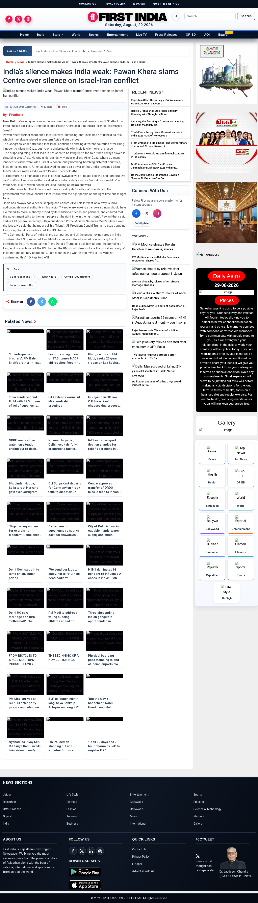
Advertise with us (143, 871)
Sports (94, 34)
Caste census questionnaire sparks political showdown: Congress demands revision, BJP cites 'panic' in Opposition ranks (63, 531)
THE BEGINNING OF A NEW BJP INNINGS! (63, 658)
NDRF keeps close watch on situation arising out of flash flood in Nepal (22, 444)
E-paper (137, 864)
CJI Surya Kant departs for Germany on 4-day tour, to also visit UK (64, 488)
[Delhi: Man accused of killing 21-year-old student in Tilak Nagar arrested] (159, 371)
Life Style (72, 794)
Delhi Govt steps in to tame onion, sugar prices (24, 574)
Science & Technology (207, 809)
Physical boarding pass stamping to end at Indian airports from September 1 (104, 660)
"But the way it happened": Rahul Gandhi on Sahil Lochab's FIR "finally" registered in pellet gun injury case (102, 703)
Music (133, 816)
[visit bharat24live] (226, 145)
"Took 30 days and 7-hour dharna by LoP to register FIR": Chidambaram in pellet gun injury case (104, 746)
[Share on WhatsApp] (52, 301)
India (40, 34)
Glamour (72, 801)
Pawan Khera (48, 276)
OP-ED (191, 34)
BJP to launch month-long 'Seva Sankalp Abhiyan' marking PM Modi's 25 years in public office (64, 703)
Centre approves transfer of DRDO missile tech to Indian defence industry (103, 488)
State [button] (56, 34)
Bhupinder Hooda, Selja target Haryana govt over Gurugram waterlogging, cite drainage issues (23, 488)
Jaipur (7, 794)
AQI (207, 34)
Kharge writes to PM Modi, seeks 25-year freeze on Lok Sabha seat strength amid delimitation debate (103, 358)
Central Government (77, 276)
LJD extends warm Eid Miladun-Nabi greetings (64, 401)
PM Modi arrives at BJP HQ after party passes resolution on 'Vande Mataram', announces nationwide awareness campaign (25, 703)
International (138, 823)
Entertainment (117, 34)
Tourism (72, 816)
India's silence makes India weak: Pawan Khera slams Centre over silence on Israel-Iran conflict (87, 62)
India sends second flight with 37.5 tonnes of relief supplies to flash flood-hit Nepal (25, 401)
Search (246, 16)
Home (24, 34)
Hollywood (136, 809)
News (20, 62)
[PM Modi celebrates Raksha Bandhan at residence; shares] (159, 248)
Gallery (198, 823)
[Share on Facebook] (31, 301)
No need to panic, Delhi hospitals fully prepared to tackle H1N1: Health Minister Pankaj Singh (64, 444)
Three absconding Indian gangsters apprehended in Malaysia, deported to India (103, 617)
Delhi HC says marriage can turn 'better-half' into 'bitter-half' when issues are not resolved (22, 617)
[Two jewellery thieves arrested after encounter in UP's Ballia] (159, 346)
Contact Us (139, 849)
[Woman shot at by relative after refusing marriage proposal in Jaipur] (159, 272)
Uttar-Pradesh (12, 809)
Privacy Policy (141, 856)
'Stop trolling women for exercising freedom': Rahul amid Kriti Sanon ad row (24, 531)
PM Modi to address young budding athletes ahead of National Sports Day (62, 617)
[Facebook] (136, 213)
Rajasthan (9, 801)
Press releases (166, 34)
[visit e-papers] (207, 258)
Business (72, 823)
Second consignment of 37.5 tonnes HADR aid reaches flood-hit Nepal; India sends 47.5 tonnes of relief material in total (63, 358)
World (76, 34)
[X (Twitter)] (147, 213)
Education (200, 801)
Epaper (223, 34)
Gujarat (7, 816)
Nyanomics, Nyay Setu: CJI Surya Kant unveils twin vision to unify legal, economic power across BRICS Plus (25, 746)
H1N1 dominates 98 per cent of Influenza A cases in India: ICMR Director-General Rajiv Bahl (104, 574)
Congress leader (21, 276)
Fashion (71, 809)
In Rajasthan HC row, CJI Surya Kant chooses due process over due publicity (103, 401)
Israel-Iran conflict (22, 285)
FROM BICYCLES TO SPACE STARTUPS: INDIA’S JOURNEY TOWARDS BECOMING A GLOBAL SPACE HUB (25, 660)
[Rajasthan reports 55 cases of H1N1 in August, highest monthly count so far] (159, 321)
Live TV (141, 34)
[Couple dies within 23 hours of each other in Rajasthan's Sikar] (159, 297)
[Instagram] (157, 213)
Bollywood (136, 801)
